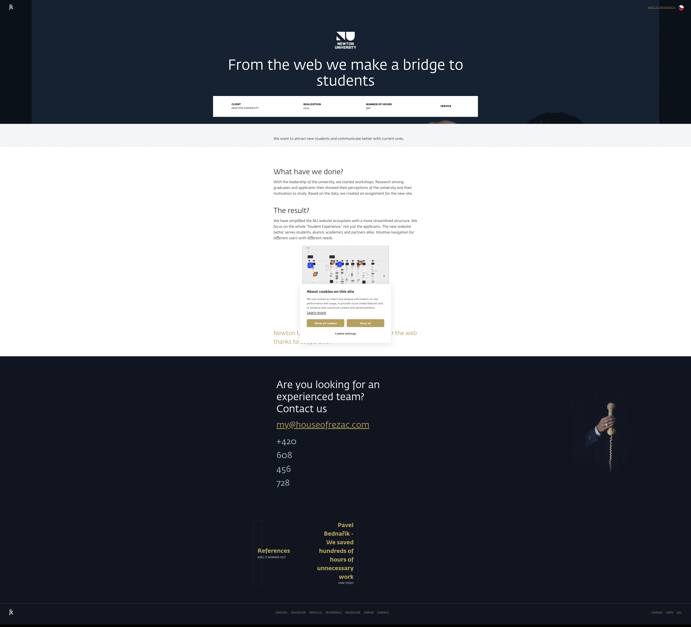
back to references (662, 8)
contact (383, 612)
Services (281, 612)
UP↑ (679, 612)
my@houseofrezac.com (322, 425)
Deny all (365, 323)
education (298, 612)
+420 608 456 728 (280, 463)
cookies (657, 612)
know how (352, 612)
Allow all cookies (325, 323)
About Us (316, 612)
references (334, 612)
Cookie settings (345, 333)
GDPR (669, 612)
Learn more (316, 312)
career (369, 612)
